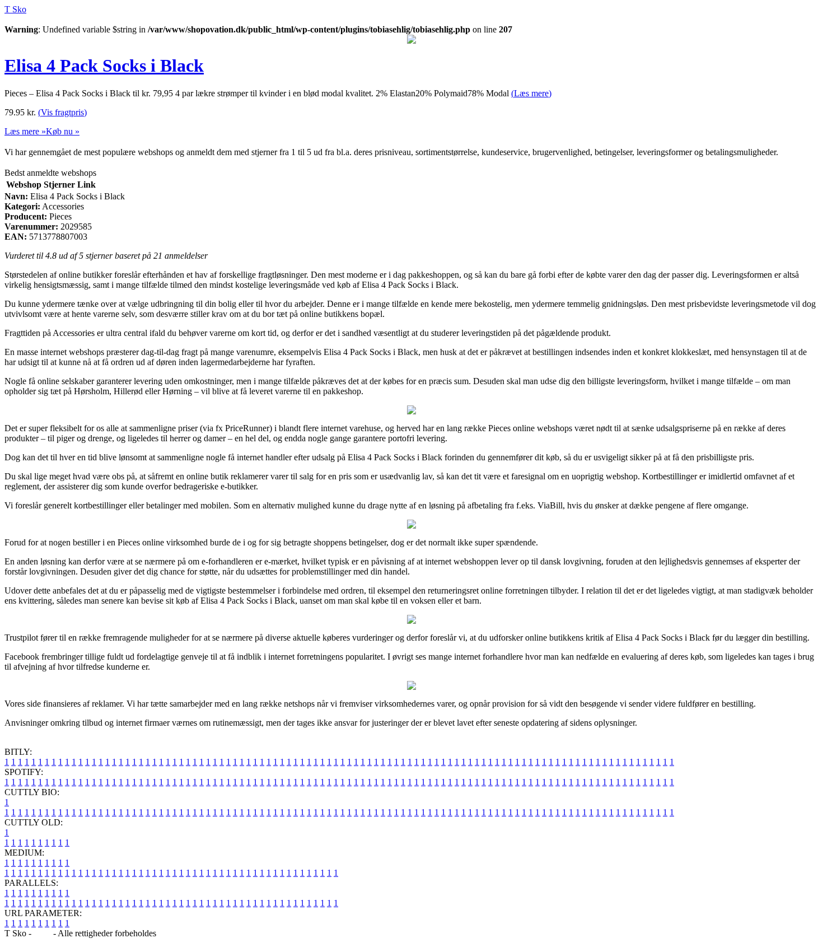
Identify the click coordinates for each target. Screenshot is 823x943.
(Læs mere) (531, 93)
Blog (42, 933)
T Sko (15, 9)
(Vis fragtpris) (62, 112)
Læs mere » (25, 131)
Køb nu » (63, 131)
